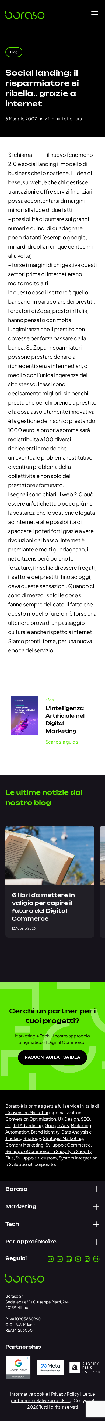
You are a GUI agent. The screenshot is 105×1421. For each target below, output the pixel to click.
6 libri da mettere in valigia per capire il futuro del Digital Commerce (43, 907)
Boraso (16, 1189)
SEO (85, 1119)
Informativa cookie (29, 1394)
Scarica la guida (62, 742)
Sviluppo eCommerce (68, 1145)
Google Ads (57, 1125)
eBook (51, 700)
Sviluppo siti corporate (32, 1164)
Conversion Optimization (30, 1119)
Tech (12, 1224)
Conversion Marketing (27, 1112)
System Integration (78, 1158)
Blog (14, 52)
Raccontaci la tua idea (52, 1057)
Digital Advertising (24, 1125)
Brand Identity (45, 1132)
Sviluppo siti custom (36, 1158)
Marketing (20, 1207)
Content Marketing (24, 1145)
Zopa (39, 154)
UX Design (68, 1119)
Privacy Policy (65, 1394)
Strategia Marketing (63, 1138)
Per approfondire (31, 1242)
